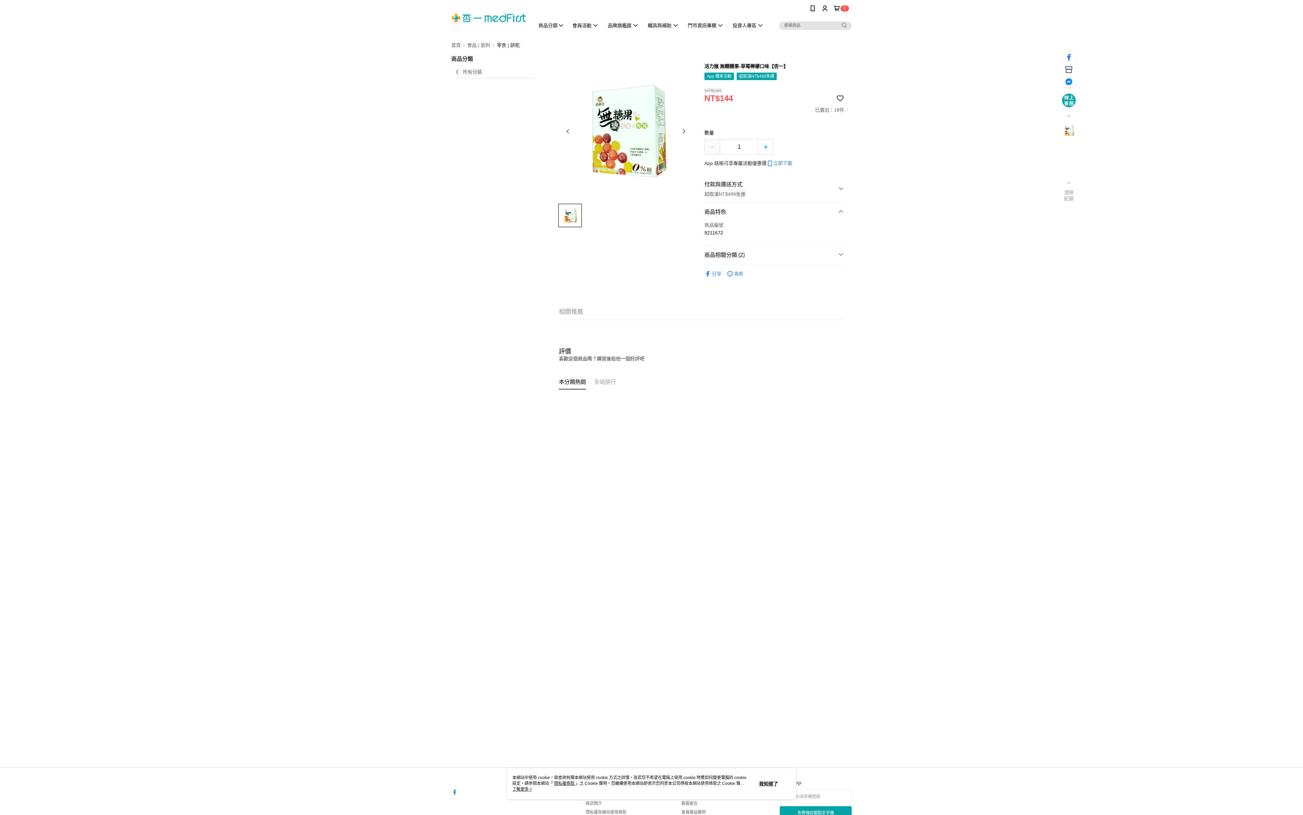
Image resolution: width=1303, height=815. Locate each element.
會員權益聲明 (693, 812)
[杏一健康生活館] (489, 18)
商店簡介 (594, 803)
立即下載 (782, 163)
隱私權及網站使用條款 (606, 812)
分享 (716, 274)
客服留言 (689, 803)
